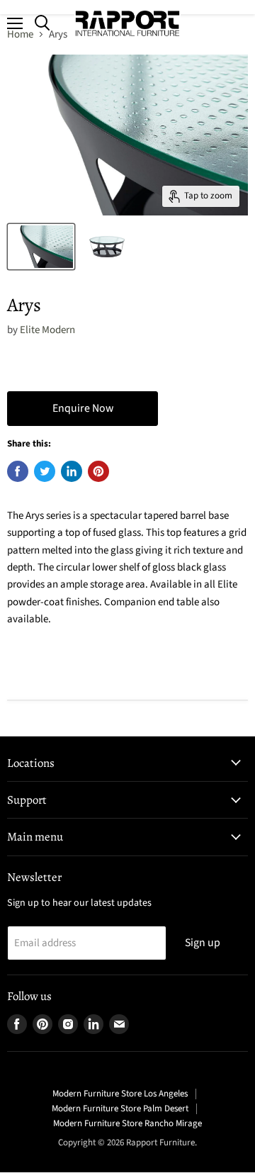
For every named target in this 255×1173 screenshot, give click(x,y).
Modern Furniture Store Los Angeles (120, 1093)
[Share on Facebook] (17, 471)
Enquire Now (82, 408)
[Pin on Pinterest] (98, 471)
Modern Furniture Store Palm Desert (120, 1108)
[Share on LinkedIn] (71, 471)
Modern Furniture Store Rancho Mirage (127, 1123)
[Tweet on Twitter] (44, 471)
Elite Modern (47, 329)
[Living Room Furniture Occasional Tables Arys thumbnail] (41, 246)
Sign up (202, 942)
